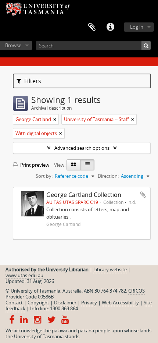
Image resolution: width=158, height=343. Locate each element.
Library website (110, 269)
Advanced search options (81, 148)
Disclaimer (65, 302)
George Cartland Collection (83, 195)
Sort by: (44, 176)
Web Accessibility (120, 302)
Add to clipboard (143, 194)
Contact (14, 302)
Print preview (34, 165)
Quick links (110, 27)
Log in (136, 27)
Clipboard (92, 27)
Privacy (89, 302)
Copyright (38, 302)
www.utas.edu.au (24, 275)
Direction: (108, 176)
